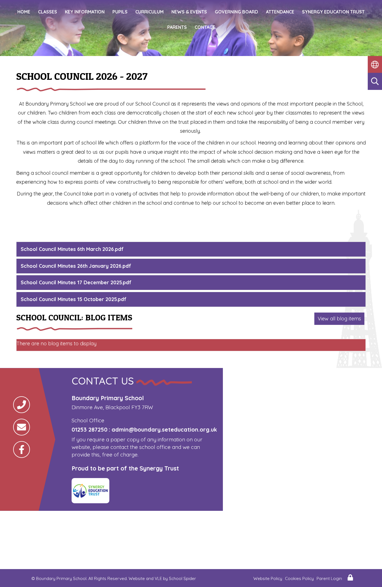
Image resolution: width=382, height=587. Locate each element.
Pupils (120, 12)
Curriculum (149, 12)
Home (23, 12)
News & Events (189, 12)
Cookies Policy (299, 578)
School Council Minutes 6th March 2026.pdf (72, 249)
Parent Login (329, 578)
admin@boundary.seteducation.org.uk (164, 429)
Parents (177, 27)
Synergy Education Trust (333, 12)
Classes (47, 12)
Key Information (85, 12)
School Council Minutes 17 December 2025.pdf (76, 282)
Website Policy (267, 578)
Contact (205, 27)
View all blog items (339, 318)
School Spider (182, 578)
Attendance (280, 12)
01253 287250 (89, 429)
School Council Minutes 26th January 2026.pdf (76, 266)
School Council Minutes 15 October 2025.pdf (73, 299)
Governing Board (236, 12)
